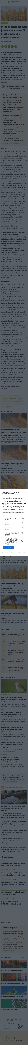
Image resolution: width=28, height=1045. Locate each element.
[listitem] (14, 519)
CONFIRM (8, 547)
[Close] (25, 492)
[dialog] (14, 522)
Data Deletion (5, 552)
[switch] (22, 522)
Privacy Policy (22, 552)
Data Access (14, 552)
